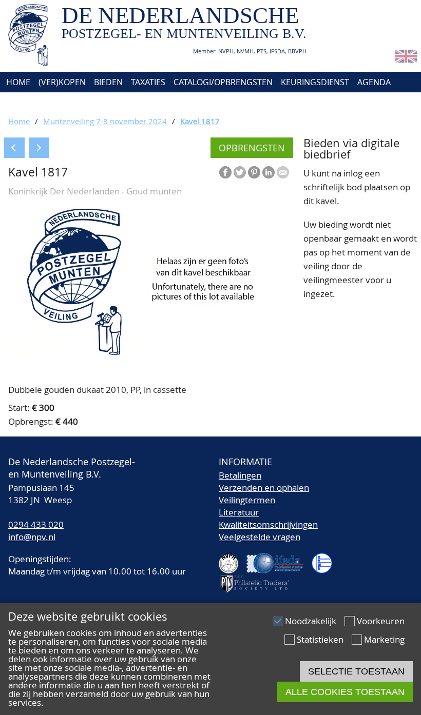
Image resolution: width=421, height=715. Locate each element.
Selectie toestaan (356, 671)
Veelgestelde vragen (259, 537)
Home (17, 82)
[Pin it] (254, 172)
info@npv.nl (31, 537)
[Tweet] (240, 172)
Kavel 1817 (200, 121)
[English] (406, 59)
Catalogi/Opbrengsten (223, 82)
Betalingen (240, 475)
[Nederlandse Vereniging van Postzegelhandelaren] (232, 559)
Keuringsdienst (315, 82)
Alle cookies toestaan (345, 692)
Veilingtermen (247, 500)
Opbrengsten (252, 148)
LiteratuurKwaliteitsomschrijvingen (268, 518)
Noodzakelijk (310, 621)
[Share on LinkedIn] (268, 172)
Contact (70, 102)
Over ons (24, 102)
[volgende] (39, 147)
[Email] (283, 172)
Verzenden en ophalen (264, 487)
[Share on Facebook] (225, 172)
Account (116, 102)
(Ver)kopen (62, 82)
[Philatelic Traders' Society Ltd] (259, 579)
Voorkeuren (381, 621)
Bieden (108, 82)
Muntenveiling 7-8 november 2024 (105, 121)
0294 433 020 (36, 524)
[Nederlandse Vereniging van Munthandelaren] (326, 559)
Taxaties (148, 82)
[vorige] (14, 147)
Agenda (374, 82)
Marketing (384, 639)
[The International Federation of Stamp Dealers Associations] (279, 559)
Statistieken (320, 639)
